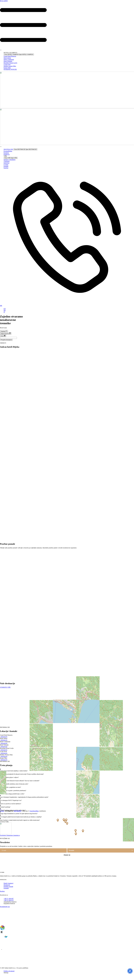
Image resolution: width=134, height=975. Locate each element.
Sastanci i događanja (9, 159)
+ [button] (0, 809)
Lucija (10, 63)
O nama (6, 164)
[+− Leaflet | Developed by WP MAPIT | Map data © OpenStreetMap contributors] (67, 707)
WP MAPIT (17, 811)
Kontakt (6, 166)
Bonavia (10, 56)
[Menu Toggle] (0, 146)
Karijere (6, 168)
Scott (7, 64)
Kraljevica (7, 154)
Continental (9, 59)
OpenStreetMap (34, 811)
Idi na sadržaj (4, 1)
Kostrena (6, 153)
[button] (67, 822)
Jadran (7, 58)
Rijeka (8, 151)
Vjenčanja (6, 161)
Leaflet (2, 811)
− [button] (1, 809)
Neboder (8, 61)
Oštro (10, 66)
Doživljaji (6, 163)
